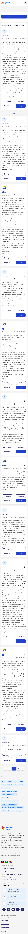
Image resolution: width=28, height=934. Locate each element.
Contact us (4, 920)
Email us (10, 903)
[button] (4, 101)
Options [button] (26, 9)
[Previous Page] (5, 769)
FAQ (5, 871)
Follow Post (21, 101)
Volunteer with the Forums (11, 879)
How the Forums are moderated (13, 874)
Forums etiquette (9, 877)
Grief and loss (5, 784)
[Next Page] (22, 769)
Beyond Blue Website (7, 828)
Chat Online (11, 896)
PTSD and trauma (6, 788)
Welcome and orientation (8, 810)
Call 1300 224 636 (13, 890)
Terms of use (5, 924)
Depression (20, 781)
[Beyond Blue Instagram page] (13, 910)
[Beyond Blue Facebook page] (4, 910)
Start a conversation (14, 16)
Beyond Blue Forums (5, 2)
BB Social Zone (11, 781)
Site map (3, 931)
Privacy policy (5, 927)
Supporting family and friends (9, 804)
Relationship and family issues (9, 791)
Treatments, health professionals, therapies (13, 807)
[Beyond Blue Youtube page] (8, 910)
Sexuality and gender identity (9, 794)
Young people (20, 810)
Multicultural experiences (17, 784)
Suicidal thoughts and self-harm (10, 801)
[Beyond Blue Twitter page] (18, 910)
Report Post (7, 105)
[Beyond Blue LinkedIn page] (22, 910)
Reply (20, 106)
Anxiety (3, 781)
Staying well (5, 797)
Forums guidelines (9, 868)
